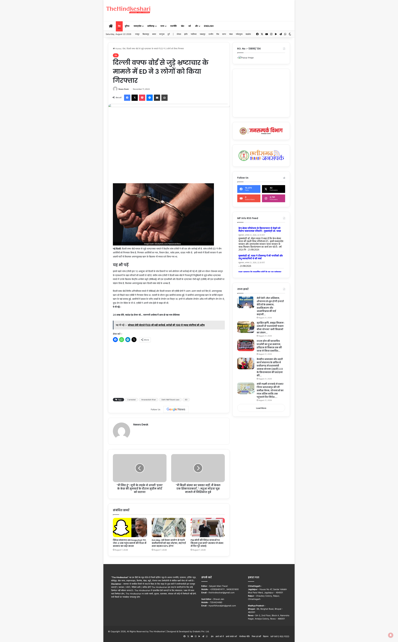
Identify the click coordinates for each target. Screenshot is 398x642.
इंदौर (186, 34)
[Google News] (176, 409)
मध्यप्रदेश (137, 26)
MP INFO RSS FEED (280, 636)
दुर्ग (169, 34)
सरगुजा (161, 34)
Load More (261, 408)
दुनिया (127, 26)
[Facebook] (127, 98)
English (208, 26)
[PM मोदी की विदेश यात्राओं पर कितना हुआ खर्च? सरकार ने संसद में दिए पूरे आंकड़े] (208, 527)
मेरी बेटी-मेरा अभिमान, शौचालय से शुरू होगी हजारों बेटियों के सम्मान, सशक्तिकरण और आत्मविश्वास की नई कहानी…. (270, 306)
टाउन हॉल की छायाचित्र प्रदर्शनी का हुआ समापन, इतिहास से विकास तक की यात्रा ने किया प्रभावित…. (269, 345)
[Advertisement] (230, 10)
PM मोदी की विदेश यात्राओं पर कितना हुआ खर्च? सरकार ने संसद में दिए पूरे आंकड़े (207, 543)
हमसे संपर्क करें (231, 636)
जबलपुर (202, 34)
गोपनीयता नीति (244, 636)
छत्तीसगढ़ (150, 26)
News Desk (123, 89)
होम (212, 636)
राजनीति (173, 26)
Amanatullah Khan (148, 400)
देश (119, 26)
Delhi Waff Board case (170, 400)
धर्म (189, 26)
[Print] (164, 98)
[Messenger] (149, 98)
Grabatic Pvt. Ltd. (201, 631)
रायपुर (137, 34)
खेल (182, 26)
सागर (224, 34)
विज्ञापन (265, 636)
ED (186, 400)
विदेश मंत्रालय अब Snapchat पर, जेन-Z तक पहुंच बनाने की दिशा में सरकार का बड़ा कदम (129, 543)
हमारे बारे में (220, 636)
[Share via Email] (157, 98)
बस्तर (154, 34)
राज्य (162, 26)
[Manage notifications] (390, 635)
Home (118, 48)
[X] (135, 98)
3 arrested (131, 400)
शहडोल (248, 34)
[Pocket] (142, 98)
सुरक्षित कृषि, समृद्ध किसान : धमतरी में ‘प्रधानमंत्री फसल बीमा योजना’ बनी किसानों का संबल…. (271, 327)
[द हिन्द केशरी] (128, 10)
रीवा (217, 34)
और (196, 26)
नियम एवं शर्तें (256, 636)
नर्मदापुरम (239, 34)
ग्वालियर (194, 34)
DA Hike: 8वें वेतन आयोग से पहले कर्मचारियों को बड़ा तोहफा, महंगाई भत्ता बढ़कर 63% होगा (169, 543)
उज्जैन (210, 34)
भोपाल (179, 34)
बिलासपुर (146, 34)
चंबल (231, 34)
